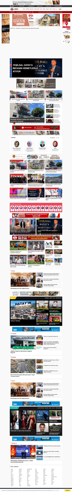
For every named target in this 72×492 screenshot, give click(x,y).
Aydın (44, 470)
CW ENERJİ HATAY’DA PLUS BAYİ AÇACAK (51, 446)
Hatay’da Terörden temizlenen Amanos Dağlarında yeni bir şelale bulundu (54, 422)
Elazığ (44, 474)
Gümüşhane (45, 475)
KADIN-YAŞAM (36, 9)
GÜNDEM (27, 9)
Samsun (12, 483)
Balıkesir (52, 470)
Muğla (44, 480)
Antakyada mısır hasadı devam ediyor (50, 365)
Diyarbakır (20, 474)
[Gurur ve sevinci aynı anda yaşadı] (42, 317)
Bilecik (36, 471)
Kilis (27, 479)
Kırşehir (20, 479)
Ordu (28, 481)
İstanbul (36, 476)
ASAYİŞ (54, 9)
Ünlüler (46, 407)
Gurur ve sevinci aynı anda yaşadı (41, 324)
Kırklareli (12, 479)
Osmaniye (36, 481)
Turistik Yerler (40, 407)
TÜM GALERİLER (58, 407)
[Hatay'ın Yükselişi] (23, 310)
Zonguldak (28, 485)
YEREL (51, 9)
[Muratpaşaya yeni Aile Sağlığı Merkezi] (23, 280)
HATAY (24, 9)
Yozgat (20, 485)
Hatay (53, 407)
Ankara (12, 470)
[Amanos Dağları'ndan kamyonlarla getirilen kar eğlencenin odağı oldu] (55, 305)
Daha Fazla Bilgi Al (56, 490)
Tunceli (36, 484)
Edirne (36, 474)
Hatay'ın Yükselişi (15, 321)
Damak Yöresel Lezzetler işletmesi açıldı (54, 324)
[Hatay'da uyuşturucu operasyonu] (42, 305)
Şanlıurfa (44, 483)
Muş (52, 480)
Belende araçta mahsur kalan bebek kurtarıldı (28, 12)
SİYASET (47, 9)
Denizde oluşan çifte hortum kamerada (18, 198)
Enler (50, 407)
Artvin (36, 470)
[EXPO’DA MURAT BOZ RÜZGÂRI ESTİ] (42, 427)
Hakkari (52, 475)
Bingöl (44, 471)
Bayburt (28, 471)
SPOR (41, 9)
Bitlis (52, 471)
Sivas (36, 483)
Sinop (28, 483)
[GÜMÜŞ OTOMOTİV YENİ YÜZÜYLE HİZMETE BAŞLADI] (23, 342)
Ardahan (28, 470)
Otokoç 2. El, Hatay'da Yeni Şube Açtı (50, 336)
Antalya (20, 470)
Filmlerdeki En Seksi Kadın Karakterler (21, 430)
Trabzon (28, 484)
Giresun (36, 475)
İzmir (44, 476)
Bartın (12, 471)
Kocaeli (36, 479)
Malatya (12, 480)
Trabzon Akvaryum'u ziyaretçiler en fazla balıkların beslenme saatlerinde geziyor (42, 421)
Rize (44, 481)
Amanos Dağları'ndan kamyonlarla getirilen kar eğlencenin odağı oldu (54, 311)
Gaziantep (28, 475)
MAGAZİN (31, 9)
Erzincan (52, 474)
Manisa (20, 480)
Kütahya (52, 479)
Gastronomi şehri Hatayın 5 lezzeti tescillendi (58, 256)
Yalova (12, 485)
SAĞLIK (44, 9)
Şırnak (52, 483)
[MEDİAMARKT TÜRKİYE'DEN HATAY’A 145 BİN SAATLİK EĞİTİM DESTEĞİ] (23, 452)
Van (52, 484)
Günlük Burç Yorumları (16, 204)
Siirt (19, 483)
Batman (20, 471)
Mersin (36, 480)
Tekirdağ (12, 484)
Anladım (67, 490)
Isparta (28, 476)
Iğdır (19, 476)
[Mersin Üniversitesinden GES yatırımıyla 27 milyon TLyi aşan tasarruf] (23, 366)
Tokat (20, 484)
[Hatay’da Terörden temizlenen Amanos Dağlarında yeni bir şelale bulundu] (55, 415)
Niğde (20, 481)
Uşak (44, 484)
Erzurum (12, 475)
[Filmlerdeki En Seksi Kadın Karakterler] (23, 419)
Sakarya (52, 481)
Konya (44, 479)
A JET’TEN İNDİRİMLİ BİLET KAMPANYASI (51, 456)
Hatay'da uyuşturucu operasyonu (40, 311)
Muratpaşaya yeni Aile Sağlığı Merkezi (20, 288)
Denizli (12, 474)
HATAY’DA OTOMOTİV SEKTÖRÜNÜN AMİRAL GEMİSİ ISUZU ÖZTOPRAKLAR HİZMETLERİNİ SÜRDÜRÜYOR (51, 343)
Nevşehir (12, 481)
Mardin (28, 480)
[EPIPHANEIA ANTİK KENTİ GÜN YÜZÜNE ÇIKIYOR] (55, 427)
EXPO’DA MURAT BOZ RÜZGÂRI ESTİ (40, 434)
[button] (56, 137)
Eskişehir (20, 475)
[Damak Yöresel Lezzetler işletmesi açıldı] (55, 317)
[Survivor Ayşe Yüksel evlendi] (23, 225)
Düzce (28, 474)
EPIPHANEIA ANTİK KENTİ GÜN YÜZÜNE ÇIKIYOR (54, 434)
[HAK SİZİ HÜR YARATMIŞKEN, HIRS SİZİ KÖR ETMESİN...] (49, 225)
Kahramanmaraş (54, 476)
